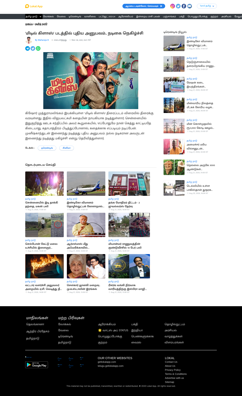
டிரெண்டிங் (65, 336)
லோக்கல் (64, 324)
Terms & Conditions (176, 374)
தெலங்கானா (35, 324)
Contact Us (171, 361)
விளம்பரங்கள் (174, 342)
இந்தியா (137, 330)
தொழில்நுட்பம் (175, 324)
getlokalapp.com (107, 361)
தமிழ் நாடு (31, 16)
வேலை (63, 330)
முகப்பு (29, 24)
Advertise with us (174, 378)
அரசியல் (171, 330)
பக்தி (134, 324)
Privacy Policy (173, 370)
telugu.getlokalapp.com (110, 366)
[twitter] (33, 49)
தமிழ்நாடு (32, 338)
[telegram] (28, 49)
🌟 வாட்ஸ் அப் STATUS (113, 330)
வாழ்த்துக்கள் (174, 336)
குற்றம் (102, 342)
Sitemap (169, 382)
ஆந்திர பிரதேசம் (37, 331)
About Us (170, 366)
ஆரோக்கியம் (107, 324)
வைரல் (136, 342)
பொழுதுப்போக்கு (110, 336)
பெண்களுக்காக (142, 336)
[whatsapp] (38, 49)
